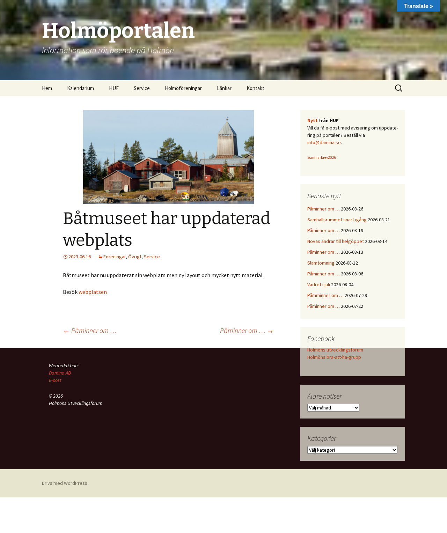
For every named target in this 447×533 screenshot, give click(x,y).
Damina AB (60, 373)
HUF (114, 88)
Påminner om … (90, 330)
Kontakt (255, 88)
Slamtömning (321, 263)
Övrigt (134, 256)
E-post (55, 380)
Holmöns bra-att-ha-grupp (334, 357)
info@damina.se (324, 142)
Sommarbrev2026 (321, 157)
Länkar (224, 88)
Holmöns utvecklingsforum (335, 350)
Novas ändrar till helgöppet (335, 241)
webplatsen (93, 291)
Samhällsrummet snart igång (337, 219)
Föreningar (114, 256)
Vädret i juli (318, 284)
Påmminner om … (325, 295)
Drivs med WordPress (64, 483)
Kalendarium (80, 88)
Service (152, 256)
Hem (47, 88)
